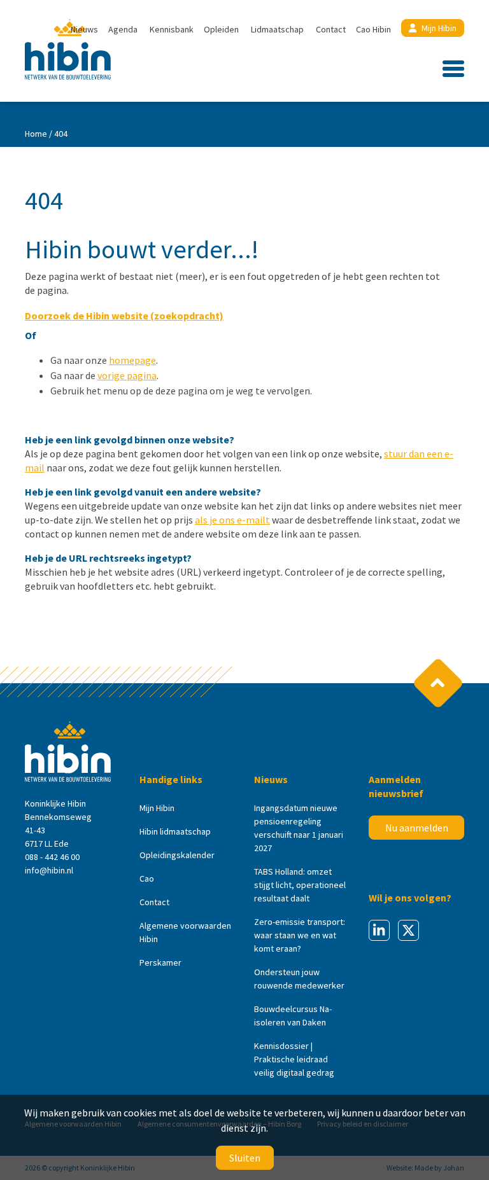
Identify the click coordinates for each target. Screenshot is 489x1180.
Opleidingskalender (177, 855)
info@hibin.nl (49, 870)
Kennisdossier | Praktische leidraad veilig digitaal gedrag (294, 1059)
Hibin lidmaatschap (175, 831)
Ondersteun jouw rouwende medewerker (299, 978)
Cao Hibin (373, 29)
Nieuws (84, 29)
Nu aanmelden (416, 827)
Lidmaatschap (277, 29)
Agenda (123, 29)
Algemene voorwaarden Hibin (185, 932)
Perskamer (160, 962)
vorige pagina (127, 375)
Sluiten (244, 1157)
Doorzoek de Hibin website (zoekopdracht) (124, 315)
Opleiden (221, 29)
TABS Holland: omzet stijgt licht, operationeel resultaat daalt (300, 885)
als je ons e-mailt (232, 519)
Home (36, 133)
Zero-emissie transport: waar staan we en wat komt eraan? (299, 935)
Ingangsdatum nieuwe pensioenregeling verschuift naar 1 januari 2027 (298, 828)
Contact (331, 29)
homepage (132, 360)
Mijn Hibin (439, 28)
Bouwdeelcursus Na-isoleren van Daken (293, 1015)
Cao (146, 878)
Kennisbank (172, 29)
